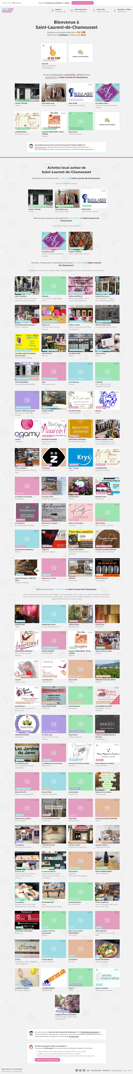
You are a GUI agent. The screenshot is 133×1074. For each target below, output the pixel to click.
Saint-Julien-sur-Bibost (60, 226)
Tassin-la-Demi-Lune (80, 594)
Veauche (90, 594)
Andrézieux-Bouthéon (85, 597)
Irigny (104, 597)
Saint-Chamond (61, 599)
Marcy (108, 594)
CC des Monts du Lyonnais (90, 1032)
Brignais (56, 594)
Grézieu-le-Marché (74, 226)
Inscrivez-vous (39, 147)
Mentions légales (116, 1070)
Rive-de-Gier (48, 597)
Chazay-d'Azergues (66, 594)
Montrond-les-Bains (42, 594)
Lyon (107, 597)
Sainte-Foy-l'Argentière (63, 183)
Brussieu (74, 183)
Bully (57, 270)
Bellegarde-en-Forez (73, 270)
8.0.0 (130, 1070)
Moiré (51, 594)
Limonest (40, 597)
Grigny (53, 599)
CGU (125, 1070)
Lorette (55, 597)
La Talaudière (97, 597)
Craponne (26, 594)
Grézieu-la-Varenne (92, 270)
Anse (68, 599)
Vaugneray (52, 270)
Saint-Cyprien (72, 597)
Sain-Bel (45, 270)
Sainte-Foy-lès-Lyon (29, 597)
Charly (65, 597)
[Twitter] (84, 1070)
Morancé (102, 594)
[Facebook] (77, 1070)
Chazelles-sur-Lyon (35, 270)
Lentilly (83, 270)
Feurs (102, 270)
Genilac (96, 594)
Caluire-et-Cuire (76, 599)
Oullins (60, 597)
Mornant (32, 594)
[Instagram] (80, 1070)
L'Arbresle (63, 270)
